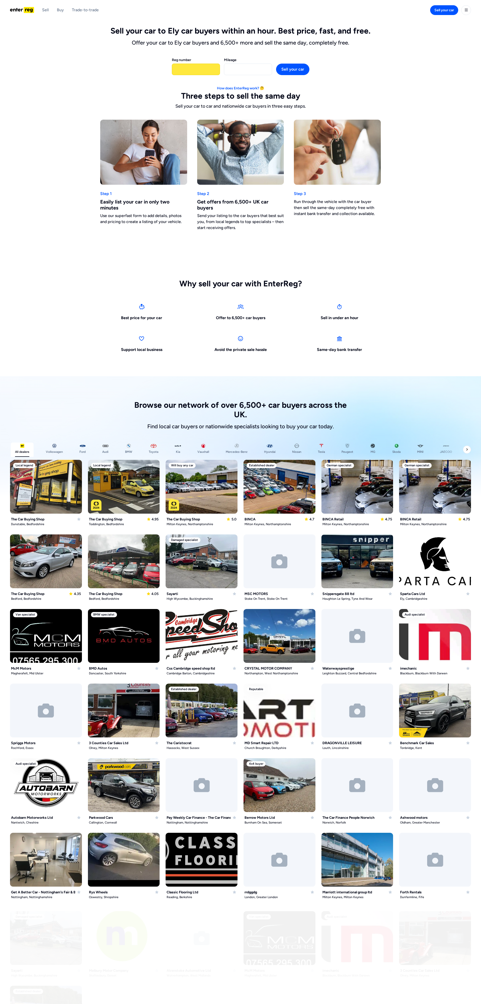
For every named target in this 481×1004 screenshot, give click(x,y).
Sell (45, 10)
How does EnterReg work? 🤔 (240, 88)
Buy (60, 10)
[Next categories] (467, 450)
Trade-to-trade (85, 10)
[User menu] (466, 10)
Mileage (230, 60)
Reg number (181, 60)
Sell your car (444, 10)
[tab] (22, 450)
